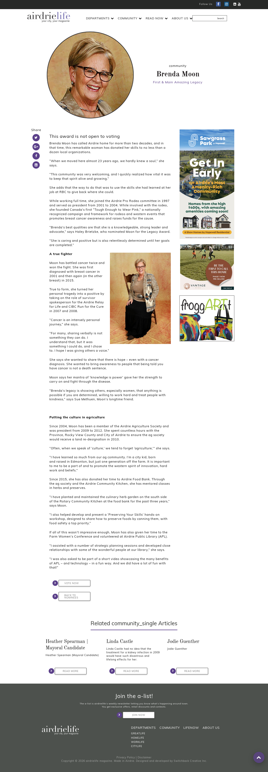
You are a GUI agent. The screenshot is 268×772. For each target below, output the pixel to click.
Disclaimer (145, 757)
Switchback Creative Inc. (190, 761)
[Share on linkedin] (36, 165)
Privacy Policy (125, 757)
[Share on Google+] (36, 146)
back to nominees (71, 596)
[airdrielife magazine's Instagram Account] (226, 4)
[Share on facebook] (36, 156)
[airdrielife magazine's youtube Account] (239, 4)
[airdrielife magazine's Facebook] (218, 4)
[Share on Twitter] (36, 137)
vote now (71, 583)
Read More (71, 671)
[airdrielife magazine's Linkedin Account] (234, 4)
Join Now (138, 714)
